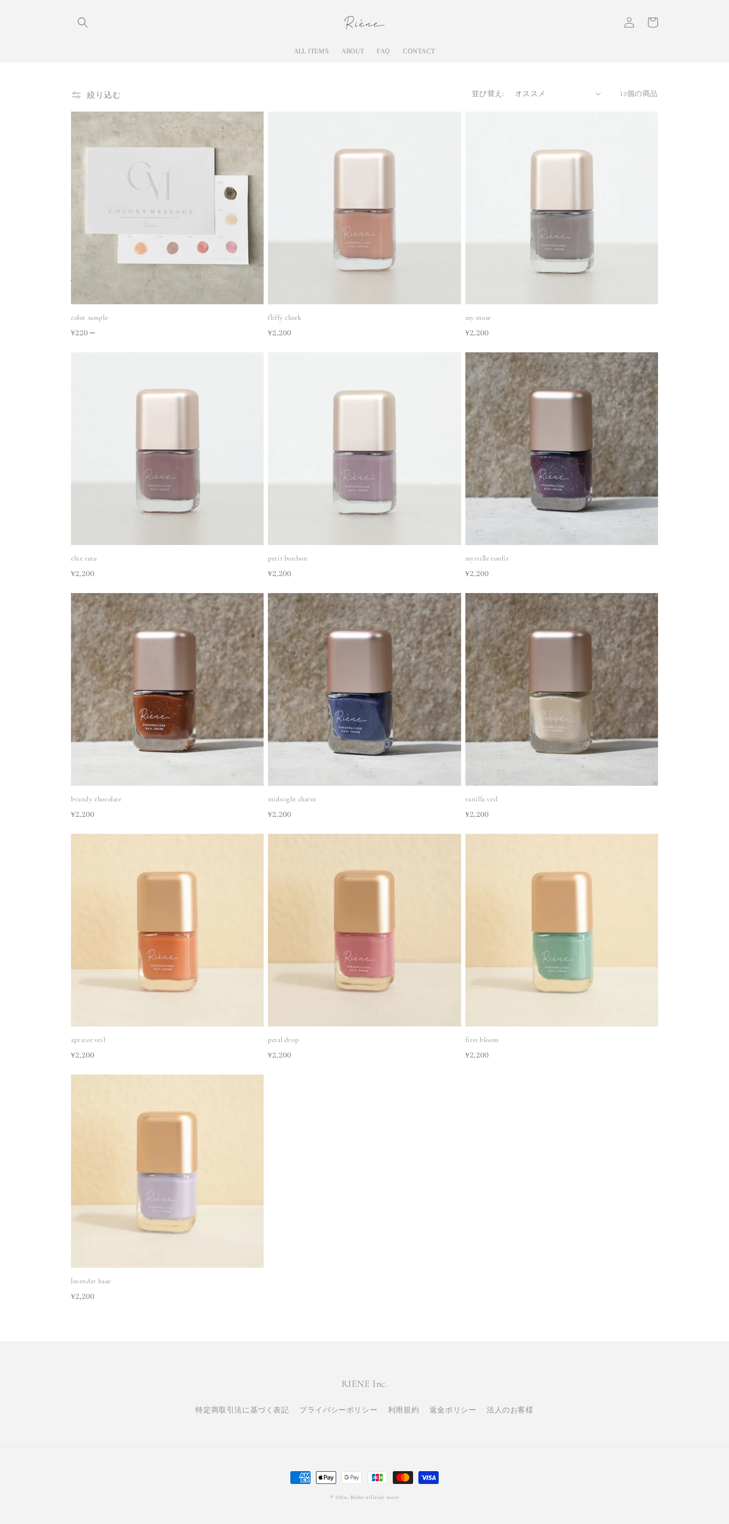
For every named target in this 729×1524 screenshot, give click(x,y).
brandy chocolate (96, 799)
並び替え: (488, 94)
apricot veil (88, 1040)
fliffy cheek (284, 317)
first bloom (482, 1040)
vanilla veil (481, 799)
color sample (89, 317)
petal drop (283, 1040)
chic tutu (84, 558)
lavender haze (91, 1281)
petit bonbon (287, 558)
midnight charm (292, 799)
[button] (82, 22)
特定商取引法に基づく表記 (242, 1410)
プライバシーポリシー (338, 1410)
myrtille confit (487, 558)
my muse (478, 317)
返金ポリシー (453, 1410)
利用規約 (403, 1410)
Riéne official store (375, 1497)
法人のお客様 (510, 1410)
